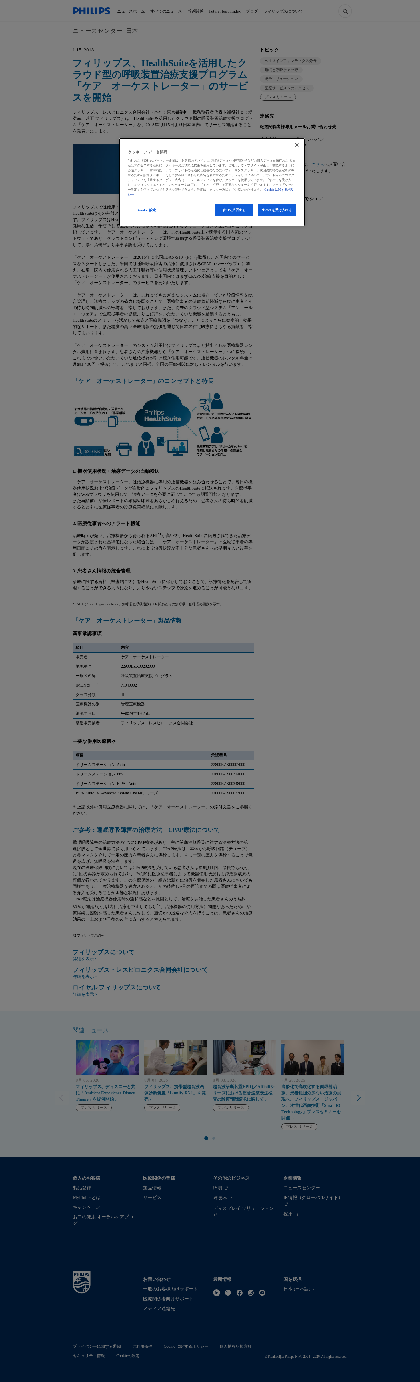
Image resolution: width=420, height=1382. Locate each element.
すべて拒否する (234, 210)
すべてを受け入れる (277, 210)
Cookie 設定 (147, 210)
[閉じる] (297, 145)
